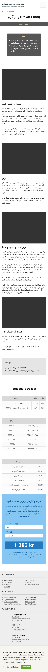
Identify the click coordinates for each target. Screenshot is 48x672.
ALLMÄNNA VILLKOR (32, 585)
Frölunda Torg (17, 625)
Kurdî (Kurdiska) (30, 602)
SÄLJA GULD (29, 580)
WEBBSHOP (7, 585)
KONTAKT (7, 587)
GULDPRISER (8, 580)
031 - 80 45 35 (15, 617)
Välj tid (9, 532)
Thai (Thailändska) (31, 604)
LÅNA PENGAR (9, 582)
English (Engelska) (10, 597)
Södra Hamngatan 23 (19, 635)
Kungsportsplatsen (19, 614)
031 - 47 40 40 (15, 627)
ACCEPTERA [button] (26, 667)
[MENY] (43, 4)
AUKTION (28, 582)
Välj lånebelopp (12, 523)
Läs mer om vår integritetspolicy (14, 662)
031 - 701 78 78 (16, 637)
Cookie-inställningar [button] (11, 667)
